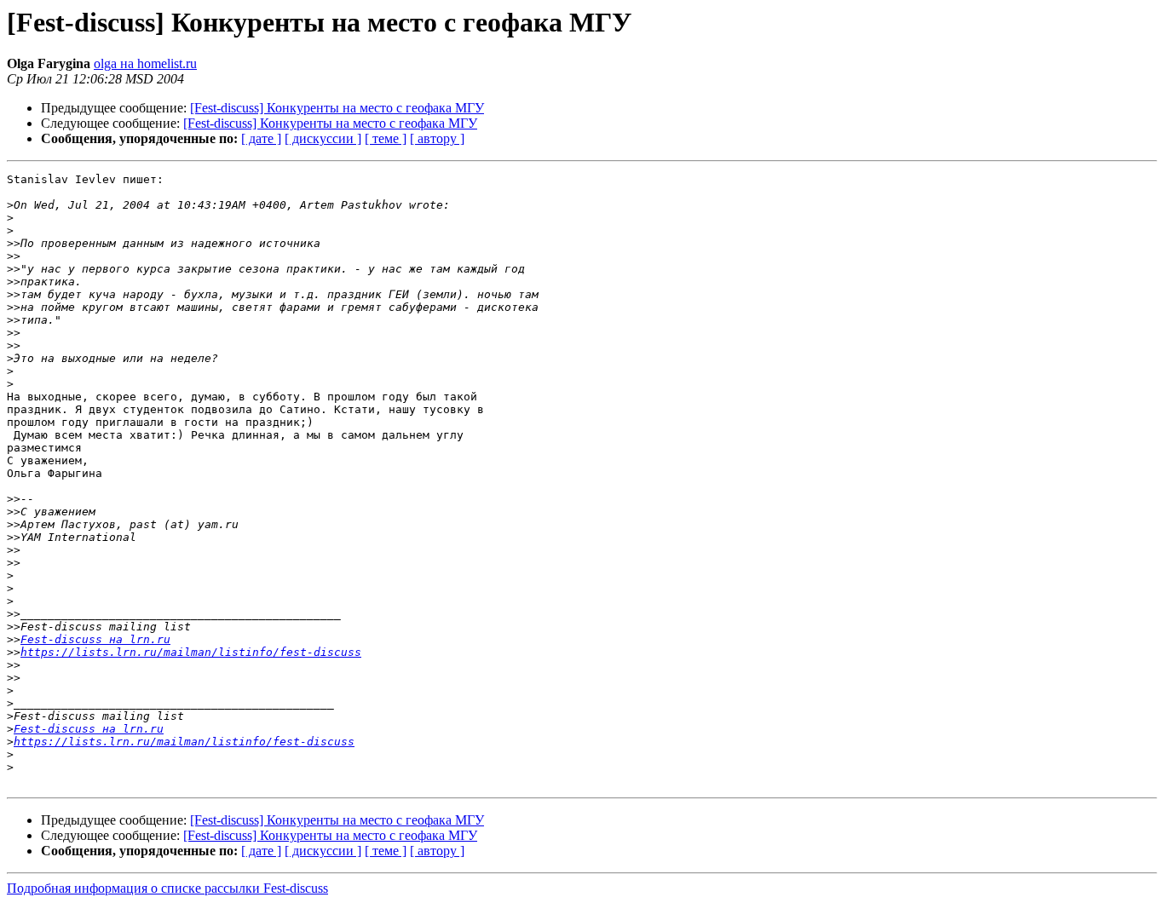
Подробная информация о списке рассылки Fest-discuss (167, 888)
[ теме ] (385, 138)
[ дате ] (261, 138)
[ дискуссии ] (323, 138)
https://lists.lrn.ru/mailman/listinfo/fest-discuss (190, 652)
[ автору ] (437, 138)
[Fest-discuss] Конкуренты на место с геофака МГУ (337, 108)
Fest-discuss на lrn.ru (95, 639)
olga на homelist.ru (145, 63)
